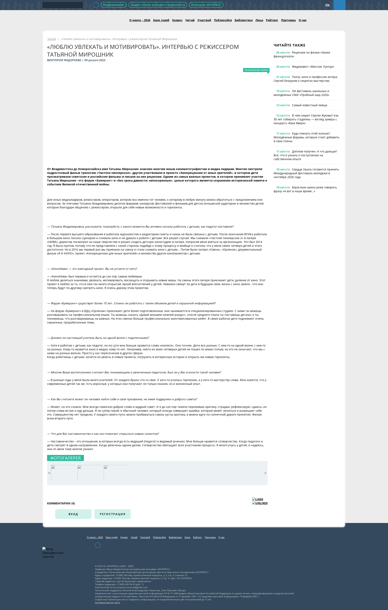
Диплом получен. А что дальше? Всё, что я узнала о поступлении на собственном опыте (305, 155)
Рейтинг (272, 20)
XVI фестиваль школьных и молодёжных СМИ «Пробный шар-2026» (301, 93)
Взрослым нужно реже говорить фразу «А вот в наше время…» (305, 189)
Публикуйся (223, 20)
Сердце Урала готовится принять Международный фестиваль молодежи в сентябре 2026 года (306, 173)
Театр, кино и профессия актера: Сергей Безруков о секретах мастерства (306, 79)
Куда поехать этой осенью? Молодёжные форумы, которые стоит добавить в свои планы (306, 137)
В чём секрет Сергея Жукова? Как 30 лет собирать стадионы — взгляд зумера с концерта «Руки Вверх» (306, 119)
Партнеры (288, 20)
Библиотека (244, 20)
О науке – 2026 (139, 20)
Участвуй (204, 20)
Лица (259, 20)
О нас (303, 20)
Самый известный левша (309, 105)
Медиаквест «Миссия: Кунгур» (313, 66)
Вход (73, 514)
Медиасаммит (113, 5)
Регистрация (112, 514)
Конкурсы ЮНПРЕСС (206, 5)
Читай (190, 20)
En (327, 5)
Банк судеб (161, 20)
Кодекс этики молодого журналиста (158, 5)
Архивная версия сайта (107, 602)
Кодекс (177, 20)
